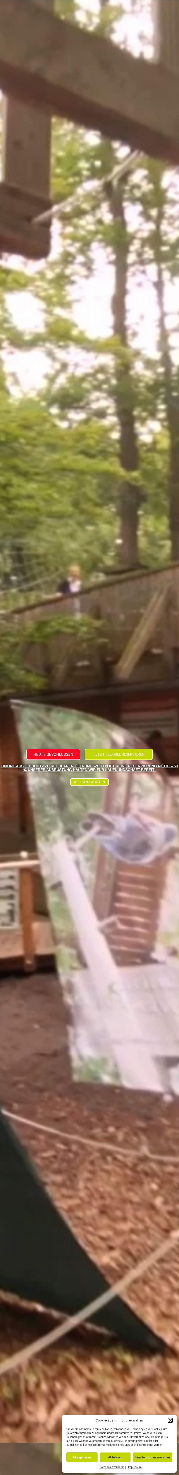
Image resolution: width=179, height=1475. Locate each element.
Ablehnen (115, 1457)
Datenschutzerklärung (113, 1467)
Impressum (135, 1467)
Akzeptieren (82, 1457)
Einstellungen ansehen (152, 1457)
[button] (170, 1420)
